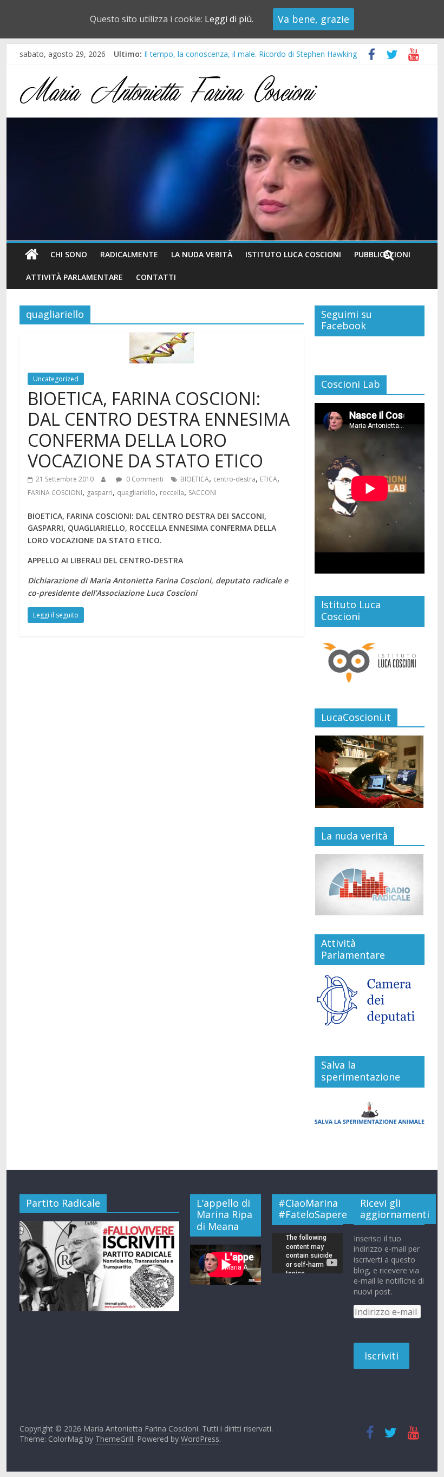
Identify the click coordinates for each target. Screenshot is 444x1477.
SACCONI (202, 492)
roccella (172, 492)
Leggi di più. (229, 19)
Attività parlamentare (74, 277)
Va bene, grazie (313, 18)
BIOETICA (194, 479)
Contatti (156, 277)
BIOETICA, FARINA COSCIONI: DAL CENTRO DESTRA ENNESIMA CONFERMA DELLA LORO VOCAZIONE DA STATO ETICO (159, 429)
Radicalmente (129, 254)
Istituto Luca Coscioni (293, 254)
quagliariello (136, 492)
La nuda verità (201, 254)
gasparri (100, 492)
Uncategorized (56, 378)
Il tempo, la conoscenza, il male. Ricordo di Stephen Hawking (250, 56)
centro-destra (234, 479)
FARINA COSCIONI (55, 492)
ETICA (268, 479)
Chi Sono (68, 254)
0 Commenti (144, 479)
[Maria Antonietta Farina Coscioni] (221, 124)
